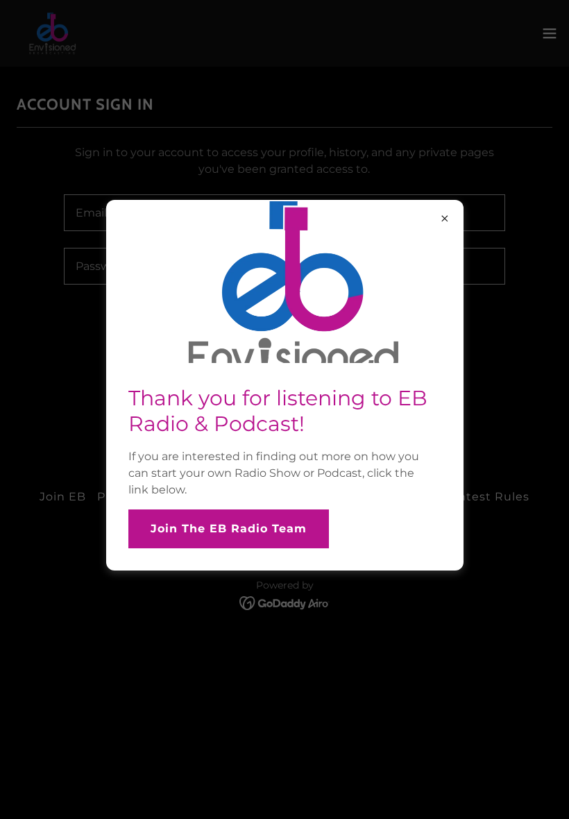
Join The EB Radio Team (229, 528)
